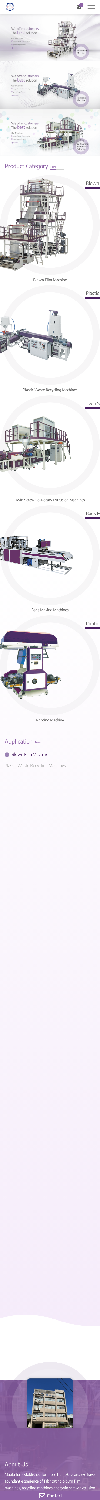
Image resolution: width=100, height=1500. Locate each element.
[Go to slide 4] (65, 174)
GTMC (27, 1225)
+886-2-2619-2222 (29, 1174)
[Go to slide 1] (39, 55)
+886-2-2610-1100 (29, 1181)
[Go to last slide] (18, 747)
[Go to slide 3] (63, 55)
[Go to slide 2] (51, 55)
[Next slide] (95, 295)
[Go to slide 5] (79, 174)
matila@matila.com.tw (37, 1188)
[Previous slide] (4, 295)
